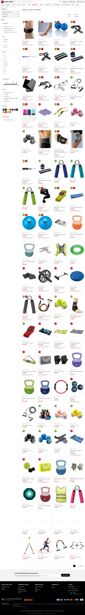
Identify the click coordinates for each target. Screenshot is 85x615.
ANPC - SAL (37, 589)
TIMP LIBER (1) (7, 101)
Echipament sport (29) (6, 12)
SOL (36, 588)
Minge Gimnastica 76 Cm (27, 234)
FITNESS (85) (6, 96)
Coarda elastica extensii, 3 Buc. (44, 316)
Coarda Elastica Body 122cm (76, 96)
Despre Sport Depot (6, 586)
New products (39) (7, 26)
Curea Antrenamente (26, 557)
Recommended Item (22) (9, 119)
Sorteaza (76, 14)
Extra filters (6, 23)
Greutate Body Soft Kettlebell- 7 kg (60, 479)
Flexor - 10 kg (73, 505)
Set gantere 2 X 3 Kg (58, 316)
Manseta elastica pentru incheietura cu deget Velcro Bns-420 (60, 152)
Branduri (23, 4)
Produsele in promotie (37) (9, 28)
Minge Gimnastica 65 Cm (43, 234)
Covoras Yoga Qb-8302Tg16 (44, 343)
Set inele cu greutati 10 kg (27, 505)
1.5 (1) (5, 58)
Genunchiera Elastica (74, 150)
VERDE (10, 112)
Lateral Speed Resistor (42, 557)
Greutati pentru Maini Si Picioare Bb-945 (44, 181)
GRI (10, 110)
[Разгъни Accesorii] (18, 14)
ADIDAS (41, 4)
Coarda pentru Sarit (26, 68)
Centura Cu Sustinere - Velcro (44, 150)
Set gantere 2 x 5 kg (26, 150)
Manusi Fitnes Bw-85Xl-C (59, 371)
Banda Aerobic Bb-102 (42, 123)
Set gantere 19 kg (41, 425)
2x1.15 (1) (6, 64)
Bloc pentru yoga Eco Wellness (44, 371)
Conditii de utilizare (39, 586)
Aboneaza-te (65, 575)
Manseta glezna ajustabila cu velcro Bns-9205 (76, 316)
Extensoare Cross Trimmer (75, 557)
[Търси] (60, 1)
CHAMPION (47, 4)
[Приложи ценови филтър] (17, 82)
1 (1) (5, 56)
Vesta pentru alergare (58, 505)
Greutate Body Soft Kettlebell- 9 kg (44, 506)
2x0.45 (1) (6, 62)
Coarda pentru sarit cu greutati (76, 41)
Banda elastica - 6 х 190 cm (27, 343)
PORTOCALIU (4, 112)
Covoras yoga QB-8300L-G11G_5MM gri (75, 344)
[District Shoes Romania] (28, 599)
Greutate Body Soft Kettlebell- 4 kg (28, 262)
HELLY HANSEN (56, 4)
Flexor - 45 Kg (57, 180)
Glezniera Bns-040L (42, 41)
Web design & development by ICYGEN (50, 613)
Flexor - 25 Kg (73, 180)
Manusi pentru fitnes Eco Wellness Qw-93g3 (77, 479)
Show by (70, 14)
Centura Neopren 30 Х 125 (27, 96)
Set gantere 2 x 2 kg (74, 425)
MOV (13, 110)
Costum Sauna (57, 450)
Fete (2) (5, 47)
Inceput (3, 4)
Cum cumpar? (21, 586)
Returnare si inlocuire (22, 591)
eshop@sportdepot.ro (74, 590)
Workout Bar (24, 532)
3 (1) (5, 67)
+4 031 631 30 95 (73, 588)
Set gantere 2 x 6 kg (26, 450)
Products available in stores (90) (10, 32)
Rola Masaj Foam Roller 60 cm (76, 207)
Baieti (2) (5, 45)
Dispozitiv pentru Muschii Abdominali (59, 288)
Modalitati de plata (22, 589)
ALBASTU (4, 110)
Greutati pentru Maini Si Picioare (60, 68)
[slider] (3, 84)
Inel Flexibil (72, 261)
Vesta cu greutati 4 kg (58, 261)
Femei (13, 4)
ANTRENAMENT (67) (8, 92)
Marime (4, 52)
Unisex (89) (6, 39)
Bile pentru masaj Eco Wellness (28, 478)
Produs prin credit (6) (8, 30)
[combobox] (45, 1)
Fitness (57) (4, 16)
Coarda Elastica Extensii (27, 425)
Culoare (5, 106)
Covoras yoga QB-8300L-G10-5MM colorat (76, 451)
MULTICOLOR (15, 110)
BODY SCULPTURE (25, 39)
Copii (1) (5, 41)
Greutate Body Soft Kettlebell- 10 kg (45, 399)
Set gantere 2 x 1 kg (58, 425)
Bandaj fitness (41, 207)
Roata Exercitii (41, 287)
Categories (4, 9)
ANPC (36, 591)
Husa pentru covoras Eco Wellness (29, 371)
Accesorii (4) (4, 14)
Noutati (3, 588)
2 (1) (5, 60)
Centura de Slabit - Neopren (27, 287)
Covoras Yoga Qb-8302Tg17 (60, 234)
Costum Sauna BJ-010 (42, 261)
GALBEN (8, 110)
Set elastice (24, 123)
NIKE (72, 4)
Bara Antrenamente (42, 532)
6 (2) (5, 73)
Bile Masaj (56, 41)
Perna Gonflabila (73, 287)
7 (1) (5, 75)
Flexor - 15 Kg (25, 207)
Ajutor (77, 4)
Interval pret (6, 79)
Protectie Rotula (25, 41)
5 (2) (5, 71)
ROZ (8, 112)
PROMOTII (34, 4)
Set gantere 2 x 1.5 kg (74, 123)
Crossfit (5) (6, 94)
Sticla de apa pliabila (58, 532)
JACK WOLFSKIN (65, 4)
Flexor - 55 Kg (25, 316)
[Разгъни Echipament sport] (18, 12)
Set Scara (56, 123)
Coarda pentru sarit (42, 68)
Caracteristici (6, 117)
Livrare (19, 588)
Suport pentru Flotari (42, 96)
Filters (3, 19)
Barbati (8, 4)
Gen (4, 36)
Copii (18, 4)
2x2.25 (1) (6, 65)
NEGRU (17, 110)
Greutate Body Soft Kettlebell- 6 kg (28, 399)
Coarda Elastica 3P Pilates (59, 557)
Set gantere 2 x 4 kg (42, 450)
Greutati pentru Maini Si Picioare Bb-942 (76, 69)
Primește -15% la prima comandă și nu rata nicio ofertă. (27, 574)
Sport (29, 4)
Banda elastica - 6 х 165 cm (59, 207)
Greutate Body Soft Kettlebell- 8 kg (76, 372)
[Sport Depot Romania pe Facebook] (53, 587)
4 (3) (5, 69)
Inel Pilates (56, 398)
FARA (6, 110)
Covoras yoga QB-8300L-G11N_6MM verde (59, 344)
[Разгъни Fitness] (18, 16)
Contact (3, 589)
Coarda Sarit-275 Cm (26, 180)
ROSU (6, 112)
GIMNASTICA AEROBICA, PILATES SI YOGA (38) (11, 99)
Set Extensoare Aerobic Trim (60, 96)
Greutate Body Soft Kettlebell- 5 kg (76, 235)
